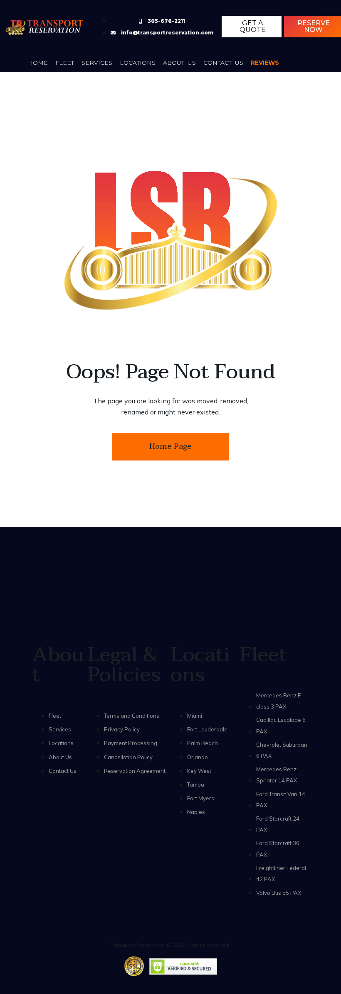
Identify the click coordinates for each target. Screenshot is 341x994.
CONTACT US (223, 62)
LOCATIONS (138, 62)
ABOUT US (179, 62)
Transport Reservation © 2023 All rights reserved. (170, 945)
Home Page (170, 446)
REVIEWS (265, 62)
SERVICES (97, 62)
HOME (38, 62)
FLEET (64, 62)
